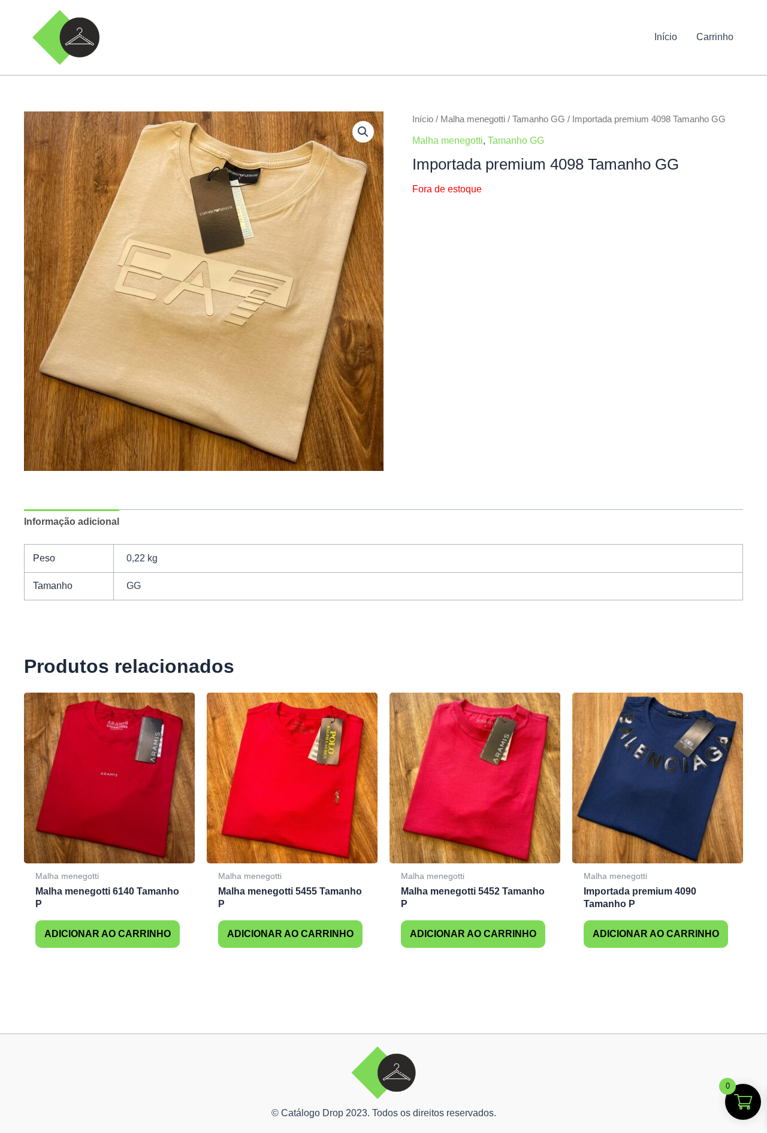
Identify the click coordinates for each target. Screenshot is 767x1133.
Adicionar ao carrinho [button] (107, 934)
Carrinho (714, 37)
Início (665, 37)
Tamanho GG (538, 119)
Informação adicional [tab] (71, 521)
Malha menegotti (472, 119)
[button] (363, 132)
